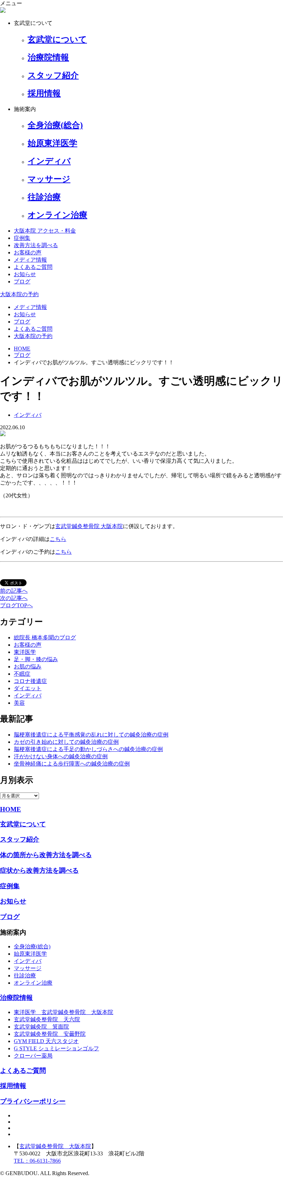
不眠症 (22, 674)
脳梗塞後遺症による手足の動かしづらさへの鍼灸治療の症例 (88, 749)
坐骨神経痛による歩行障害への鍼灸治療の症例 (72, 764)
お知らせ (25, 274)
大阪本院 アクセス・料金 (45, 231)
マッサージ (27, 968)
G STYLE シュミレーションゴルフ (56, 1048)
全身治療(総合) (32, 946)
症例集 (22, 238)
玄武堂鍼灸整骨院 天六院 (47, 1019)
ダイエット (27, 688)
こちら (58, 539)
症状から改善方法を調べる (39, 870)
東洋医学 (25, 652)
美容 (19, 703)
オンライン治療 (33, 983)
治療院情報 (16, 997)
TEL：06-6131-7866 (37, 1161)
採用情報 (13, 1085)
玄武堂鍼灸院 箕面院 (41, 1027)
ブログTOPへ (16, 605)
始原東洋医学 (30, 954)
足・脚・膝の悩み (36, 659)
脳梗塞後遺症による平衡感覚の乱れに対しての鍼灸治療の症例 (91, 735)
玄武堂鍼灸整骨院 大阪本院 (89, 526)
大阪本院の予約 (19, 294)
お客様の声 (27, 252)
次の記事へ (14, 598)
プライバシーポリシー (33, 1101)
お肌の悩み (27, 666)
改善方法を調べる (36, 245)
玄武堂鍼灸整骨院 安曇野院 (50, 1034)
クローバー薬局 (33, 1056)
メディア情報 (30, 260)
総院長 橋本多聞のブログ (45, 637)
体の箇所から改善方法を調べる (46, 855)
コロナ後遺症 (30, 681)
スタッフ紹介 (19, 839)
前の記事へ (14, 591)
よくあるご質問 (33, 267)
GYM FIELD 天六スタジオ (46, 1041)
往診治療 (25, 975)
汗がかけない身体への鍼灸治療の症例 (61, 756)
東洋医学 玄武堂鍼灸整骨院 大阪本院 (63, 1012)
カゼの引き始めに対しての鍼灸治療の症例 (66, 742)
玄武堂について (23, 824)
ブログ (22, 281)
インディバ (27, 695)
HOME (10, 809)
